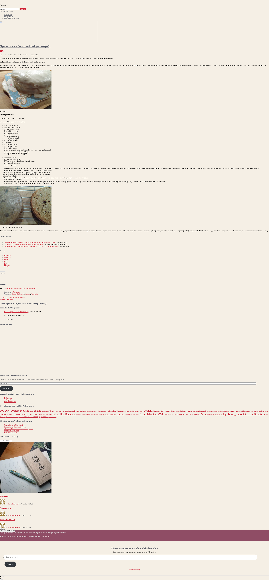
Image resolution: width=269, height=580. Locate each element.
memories (45, 414)
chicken (104, 411)
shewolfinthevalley (14, 504)
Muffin (51, 414)
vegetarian (42, 417)
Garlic (182, 411)
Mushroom (78, 414)
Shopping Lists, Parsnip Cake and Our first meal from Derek (24, 244)
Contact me (8, 15)
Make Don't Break (31, 414)
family (173, 411)
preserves (101, 414)
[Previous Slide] (1, 528)
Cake (11, 288)
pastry (92, 414)
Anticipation (8, 400)
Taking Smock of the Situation (14, 425)
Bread (72, 411)
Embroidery (166, 411)
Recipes (27, 294)
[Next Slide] (2, 528)
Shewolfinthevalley (6, 11)
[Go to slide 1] (1, 529)
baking (6, 288)
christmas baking (19, 288)
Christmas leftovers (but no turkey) (12, 297)
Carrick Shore (93, 411)
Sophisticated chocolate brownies (15, 427)
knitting (248, 411)
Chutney (137, 411)
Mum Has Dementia (64, 414)
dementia (149, 410)
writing (55, 417)
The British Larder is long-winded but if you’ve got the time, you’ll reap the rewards (32, 246)
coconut (141, 411)
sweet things (221, 414)
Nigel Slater (85, 414)
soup (165, 414)
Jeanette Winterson (218, 411)
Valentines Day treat (30, 417)
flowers (178, 411)
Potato (96, 414)
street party (196, 414)
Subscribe (10, 564)
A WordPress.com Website (9, 542)
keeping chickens (241, 411)
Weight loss (49, 417)
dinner (157, 411)
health (190, 411)
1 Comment (16, 292)
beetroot (46, 411)
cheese (99, 411)
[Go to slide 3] (4, 529)
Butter (76, 411)
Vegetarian (34, 294)
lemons (263, 411)
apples (31, 411)
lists (1, 414)
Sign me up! (6, 388)
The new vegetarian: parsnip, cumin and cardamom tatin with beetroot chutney (30, 242)
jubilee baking (229, 411)
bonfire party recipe (60, 411)
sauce (134, 414)
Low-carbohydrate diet (14, 414)
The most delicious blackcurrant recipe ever (18, 429)
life (267, 411)
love (4, 414)
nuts (89, 414)
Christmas (119, 411)
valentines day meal (16, 417)
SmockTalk (158, 414)
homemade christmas (206, 411)
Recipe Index (8, 17)
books (67, 411)
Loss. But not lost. (10, 402)
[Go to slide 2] (2, 529)
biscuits (51, 411)
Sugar (204, 414)
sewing (137, 414)
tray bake (6, 417)
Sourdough (170, 414)
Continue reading (134, 569)
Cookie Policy (45, 536)
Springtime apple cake (11, 431)
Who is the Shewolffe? (11, 18)
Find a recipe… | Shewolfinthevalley (16, 312)
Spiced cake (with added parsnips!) (25, 46)
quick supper (110, 414)
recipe (33, 288)
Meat (40, 414)
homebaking (196, 411)
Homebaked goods (18, 294)
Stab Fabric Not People (182, 414)
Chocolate (112, 411)
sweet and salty (210, 414)
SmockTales (146, 414)
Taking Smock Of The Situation (246, 414)
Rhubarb (127, 414)
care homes (87, 411)
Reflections (8, 398)
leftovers (253, 411)
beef (43, 411)
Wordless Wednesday (8, 299)
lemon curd (258, 411)
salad (130, 414)
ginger (186, 411)
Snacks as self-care (10, 432)
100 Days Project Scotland (14, 410)
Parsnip (28, 288)
